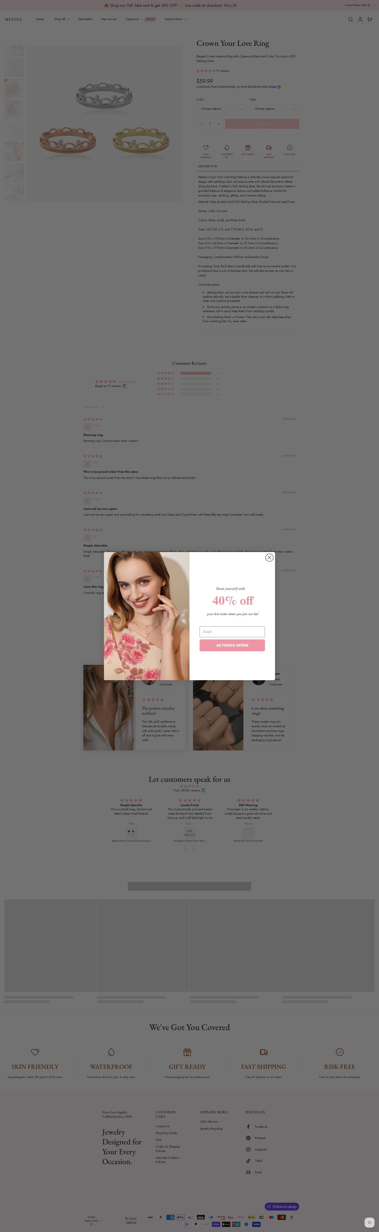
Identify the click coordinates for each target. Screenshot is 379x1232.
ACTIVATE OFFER (232, 645)
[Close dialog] (269, 557)
